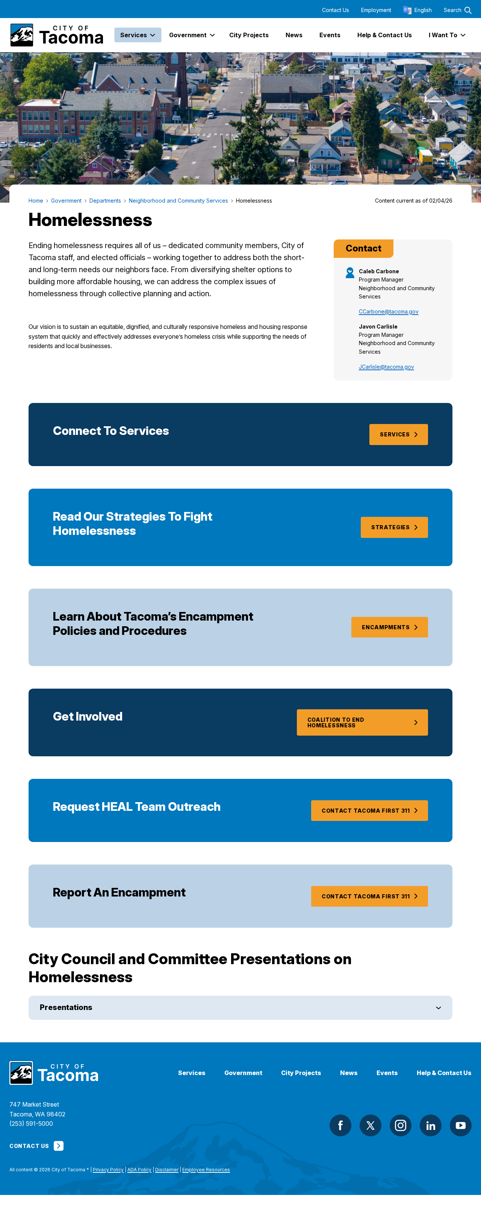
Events (387, 1073)
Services (395, 434)
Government (243, 1073)
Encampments (386, 627)
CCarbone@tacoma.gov (389, 311)
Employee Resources (206, 1169)
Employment (376, 10)
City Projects (301, 1073)
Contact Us (335, 10)
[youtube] (461, 1125)
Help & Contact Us (444, 1073)
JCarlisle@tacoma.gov (386, 366)
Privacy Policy (108, 1169)
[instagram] (400, 1125)
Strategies (390, 527)
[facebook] (340, 1125)
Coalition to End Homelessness (336, 722)
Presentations (66, 1007)
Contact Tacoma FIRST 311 (366, 810)
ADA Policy (139, 1169)
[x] (370, 1125)
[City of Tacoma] (56, 35)
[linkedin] (431, 1125)
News (349, 1073)
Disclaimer (166, 1169)
